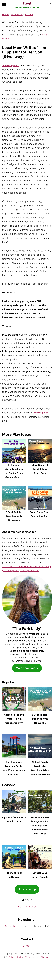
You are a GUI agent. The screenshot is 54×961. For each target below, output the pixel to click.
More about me (25, 668)
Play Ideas (17, 14)
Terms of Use (32, 957)
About (20, 906)
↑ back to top (27, 889)
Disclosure (46, 957)
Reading (29, 14)
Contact (27, 945)
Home (5, 14)
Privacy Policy (16, 957)
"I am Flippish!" (10, 65)
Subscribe (10, 926)
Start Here (31, 906)
